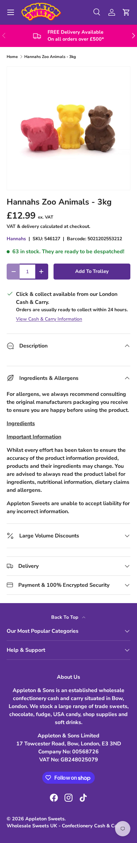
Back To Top (65, 617)
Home (12, 57)
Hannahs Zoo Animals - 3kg (50, 57)
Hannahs (16, 239)
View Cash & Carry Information (49, 319)
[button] (126, 12)
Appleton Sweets (45, 818)
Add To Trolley (92, 271)
